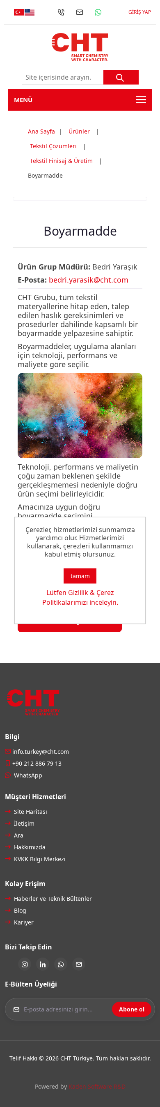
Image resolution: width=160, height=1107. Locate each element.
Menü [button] (23, 100)
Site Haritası (29, 811)
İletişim (23, 823)
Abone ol (131, 1009)
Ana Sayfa (41, 131)
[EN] (29, 12)
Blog (19, 910)
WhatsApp (27, 775)
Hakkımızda (29, 847)
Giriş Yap (139, 12)
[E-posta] (79, 12)
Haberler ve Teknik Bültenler (52, 898)
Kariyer (23, 922)
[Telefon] (61, 12)
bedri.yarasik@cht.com (88, 280)
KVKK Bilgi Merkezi (39, 859)
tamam (80, 576)
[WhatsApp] (98, 12)
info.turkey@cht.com (40, 751)
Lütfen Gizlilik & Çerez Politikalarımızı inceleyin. (80, 597)
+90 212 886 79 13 (37, 763)
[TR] (19, 12)
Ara (17, 835)
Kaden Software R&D (97, 1086)
